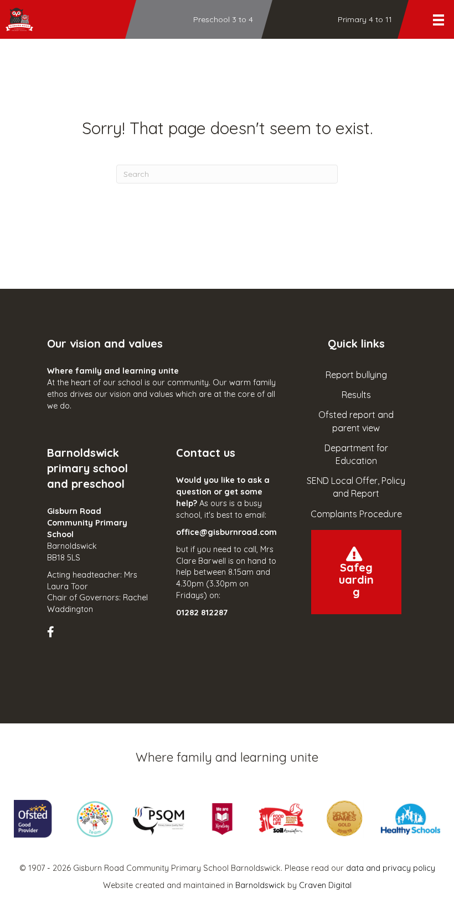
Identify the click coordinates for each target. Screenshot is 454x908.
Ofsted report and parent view (356, 421)
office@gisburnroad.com (226, 532)
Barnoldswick (260, 885)
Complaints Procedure (356, 513)
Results (356, 394)
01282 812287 (202, 613)
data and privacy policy (390, 868)
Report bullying (356, 374)
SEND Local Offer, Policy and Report (356, 487)
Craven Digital (325, 885)
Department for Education (356, 454)
